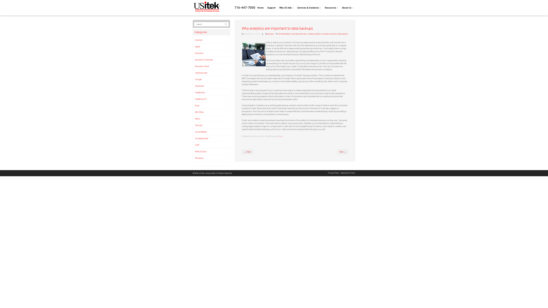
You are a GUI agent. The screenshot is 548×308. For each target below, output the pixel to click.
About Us (347, 7)
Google (198, 79)
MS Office (199, 112)
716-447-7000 (244, 7)
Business (270, 34)
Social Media (201, 132)
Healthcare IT (201, 99)
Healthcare (200, 92)
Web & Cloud (200, 151)
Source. (280, 136)
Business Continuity (204, 60)
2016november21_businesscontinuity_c (293, 34)
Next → (343, 152)
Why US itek (285, 7)
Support (271, 7)
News (197, 119)
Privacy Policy (333, 173)
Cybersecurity (201, 73)
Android (198, 40)
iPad (197, 106)
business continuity (329, 34)
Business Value (202, 66)
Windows (199, 158)
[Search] (226, 24)
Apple (197, 46)
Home (260, 7)
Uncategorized (201, 138)
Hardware (199, 86)
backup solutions (315, 34)
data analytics (343, 34)
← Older (247, 152)
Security (198, 125)
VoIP (197, 145)
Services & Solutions (308, 7)
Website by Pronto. (347, 173)
